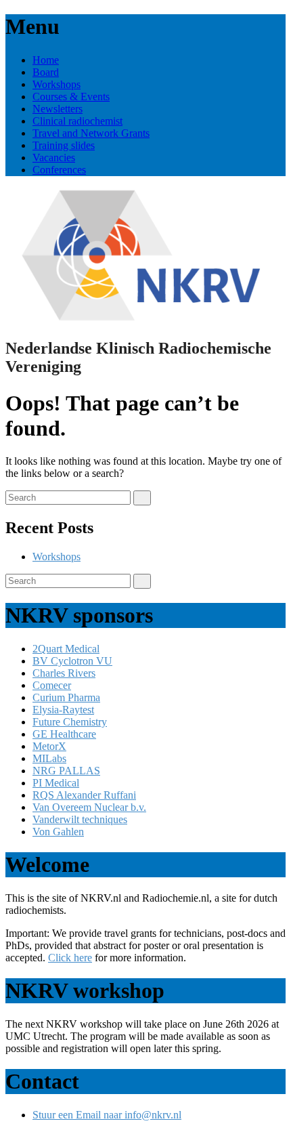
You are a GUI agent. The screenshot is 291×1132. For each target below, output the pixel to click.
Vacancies (53, 157)
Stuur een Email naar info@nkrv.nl (106, 1114)
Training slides (63, 145)
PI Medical (55, 783)
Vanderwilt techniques (79, 819)
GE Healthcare (64, 734)
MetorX (49, 746)
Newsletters (57, 108)
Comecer (51, 685)
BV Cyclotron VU (72, 661)
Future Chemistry (69, 722)
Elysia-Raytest (63, 709)
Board (45, 72)
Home (45, 60)
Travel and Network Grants (91, 133)
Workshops (56, 84)
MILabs (49, 758)
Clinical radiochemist (77, 121)
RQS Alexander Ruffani (84, 795)
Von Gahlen (58, 831)
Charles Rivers (63, 673)
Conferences (59, 169)
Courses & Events (71, 96)
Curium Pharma (66, 697)
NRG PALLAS (66, 770)
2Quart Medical (65, 648)
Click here (70, 957)
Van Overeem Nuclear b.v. (89, 807)
